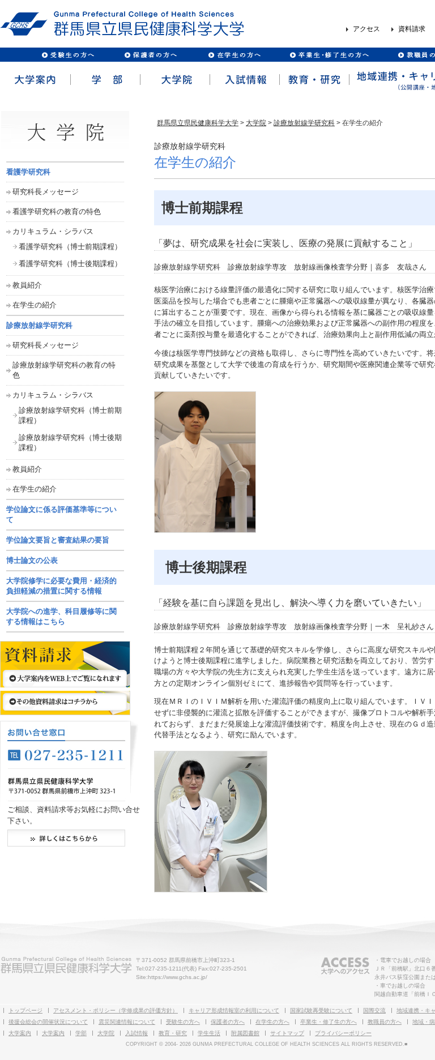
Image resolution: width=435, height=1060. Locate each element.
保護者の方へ (150, 55)
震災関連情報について (127, 1022)
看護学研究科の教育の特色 (56, 211)
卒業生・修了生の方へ (328, 1022)
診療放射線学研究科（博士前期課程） (70, 415)
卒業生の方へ (330, 55)
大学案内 (35, 79)
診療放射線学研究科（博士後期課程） (70, 442)
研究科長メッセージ (45, 191)
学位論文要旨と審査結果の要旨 (57, 540)
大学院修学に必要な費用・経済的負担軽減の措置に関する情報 (61, 585)
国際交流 (374, 1010)
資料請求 (411, 29)
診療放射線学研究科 (304, 123)
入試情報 (244, 79)
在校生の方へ (235, 55)
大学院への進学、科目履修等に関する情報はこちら (61, 616)
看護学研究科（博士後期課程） (70, 263)
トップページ (25, 1010)
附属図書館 (245, 1033)
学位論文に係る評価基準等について (61, 514)
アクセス (366, 29)
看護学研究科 (28, 172)
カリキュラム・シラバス (52, 231)
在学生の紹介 (34, 305)
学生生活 (209, 1033)
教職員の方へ (385, 1022)
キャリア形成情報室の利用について (234, 1010)
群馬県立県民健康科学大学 (197, 123)
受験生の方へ (68, 55)
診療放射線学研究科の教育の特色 (64, 370)
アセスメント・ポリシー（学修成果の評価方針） (115, 1010)
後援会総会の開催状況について (48, 1022)
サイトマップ (287, 1033)
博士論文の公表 (32, 560)
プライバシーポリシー (343, 1033)
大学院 (174, 79)
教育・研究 (313, 79)
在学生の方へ (272, 1022)
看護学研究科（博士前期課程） (70, 246)
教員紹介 (27, 285)
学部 (104, 79)
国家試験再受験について (321, 1010)
